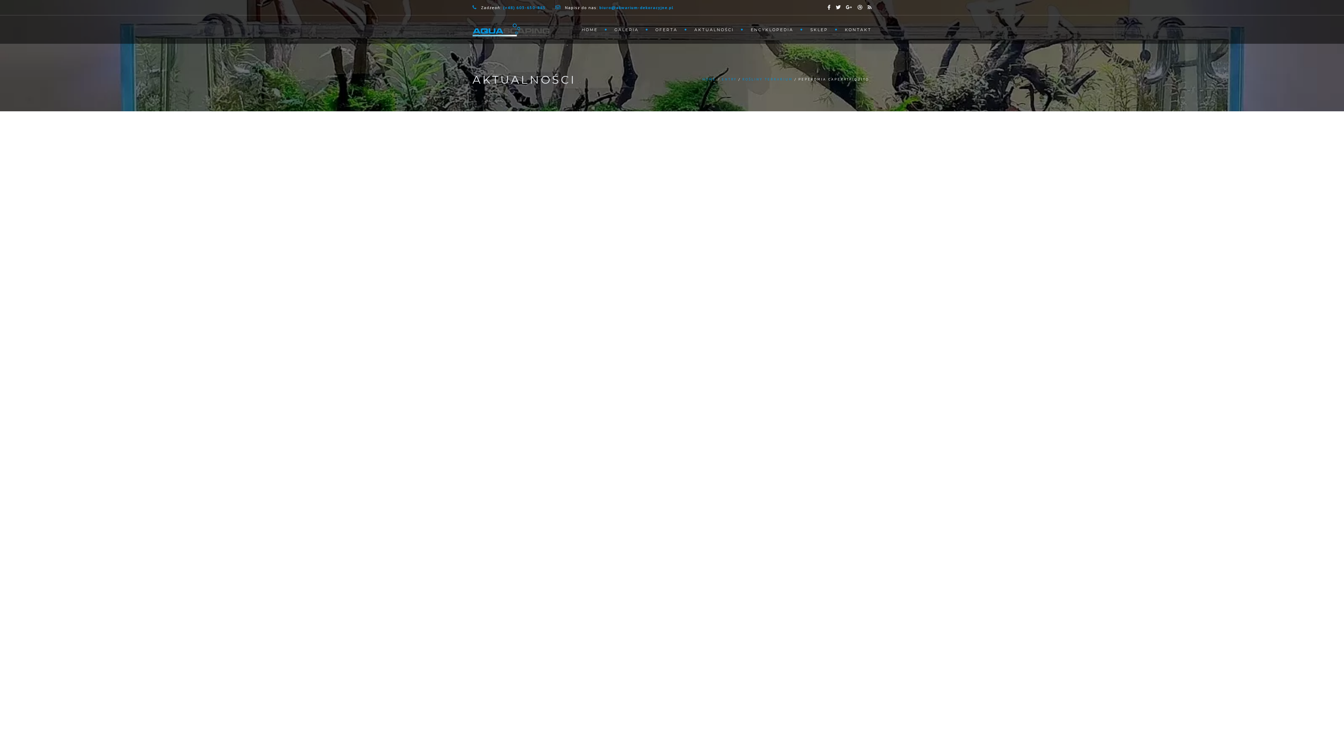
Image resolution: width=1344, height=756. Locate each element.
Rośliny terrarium (767, 79)
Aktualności (714, 29)
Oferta (667, 29)
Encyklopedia (772, 29)
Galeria (627, 29)
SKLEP (819, 29)
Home (590, 29)
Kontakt (858, 29)
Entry (729, 79)
